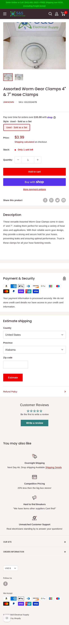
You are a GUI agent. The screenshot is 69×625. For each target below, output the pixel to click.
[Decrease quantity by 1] (18, 159)
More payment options (34, 189)
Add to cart (34, 171)
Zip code (7, 357)
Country (7, 328)
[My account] (56, 14)
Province (8, 342)
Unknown (8, 102)
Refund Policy (10, 391)
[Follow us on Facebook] (5, 583)
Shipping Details (53, 467)
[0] (63, 14)
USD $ (8, 568)
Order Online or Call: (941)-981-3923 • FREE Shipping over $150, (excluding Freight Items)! (34, 4)
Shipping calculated (24, 142)
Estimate (13, 377)
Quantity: (8, 159)
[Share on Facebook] (45, 200)
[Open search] (50, 14)
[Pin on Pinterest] (51, 200)
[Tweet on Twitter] (57, 200)
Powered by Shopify (12, 618)
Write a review (34, 423)
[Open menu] (4, 14)
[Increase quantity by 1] (37, 159)
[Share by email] (63, 200)
